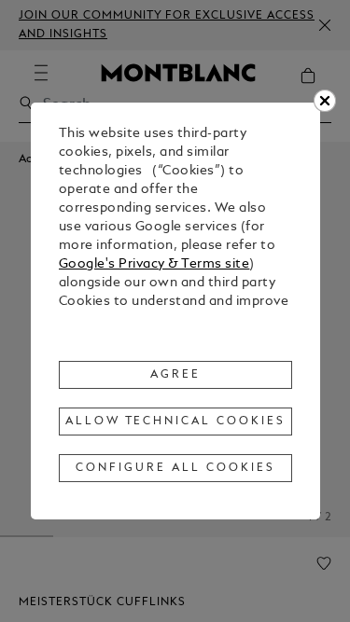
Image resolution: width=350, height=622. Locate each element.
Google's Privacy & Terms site (154, 264)
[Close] (325, 101)
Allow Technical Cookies (175, 421)
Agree (175, 374)
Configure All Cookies (175, 468)
